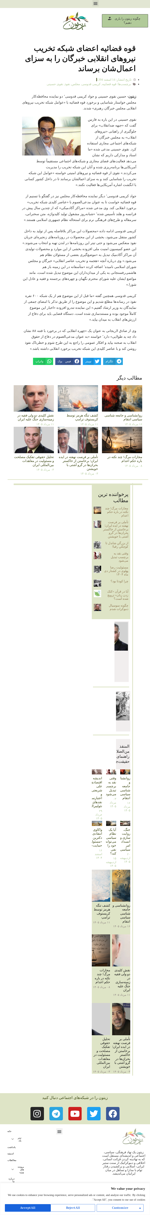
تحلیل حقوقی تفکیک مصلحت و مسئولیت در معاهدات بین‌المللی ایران (34, 461)
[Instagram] (37, 1113)
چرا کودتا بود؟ (119, 581)
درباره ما (11, 1180)
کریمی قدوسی (91, 84)
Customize (120, 1208)
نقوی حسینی (55, 84)
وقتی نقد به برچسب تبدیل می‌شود (119, 557)
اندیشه (10, 1153)
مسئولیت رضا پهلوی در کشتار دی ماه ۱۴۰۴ (116, 571)
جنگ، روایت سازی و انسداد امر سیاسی (125, 839)
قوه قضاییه (109, 84)
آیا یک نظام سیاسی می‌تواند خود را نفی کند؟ (110, 841)
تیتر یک (19, 1139)
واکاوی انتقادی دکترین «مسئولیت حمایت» (95, 838)
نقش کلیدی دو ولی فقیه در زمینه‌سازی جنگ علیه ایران (35, 417)
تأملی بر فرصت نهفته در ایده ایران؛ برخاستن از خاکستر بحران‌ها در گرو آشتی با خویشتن (78, 463)
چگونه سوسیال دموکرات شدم (118, 607)
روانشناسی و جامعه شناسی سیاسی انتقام (123, 417)
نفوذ (67, 84)
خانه (9, 1131)
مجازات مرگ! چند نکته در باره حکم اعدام (124, 459)
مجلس (75, 84)
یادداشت (11, 1147)
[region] (75, 1199)
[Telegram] (56, 1113)
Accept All (27, 1208)
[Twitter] (94, 1113)
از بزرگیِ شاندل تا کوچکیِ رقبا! (116, 544)
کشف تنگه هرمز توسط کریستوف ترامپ (82, 417)
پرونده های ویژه (21, 1169)
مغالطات (11, 1160)
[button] (95, 3)
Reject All (73, 1208)
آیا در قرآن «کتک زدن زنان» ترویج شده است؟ (117, 595)
